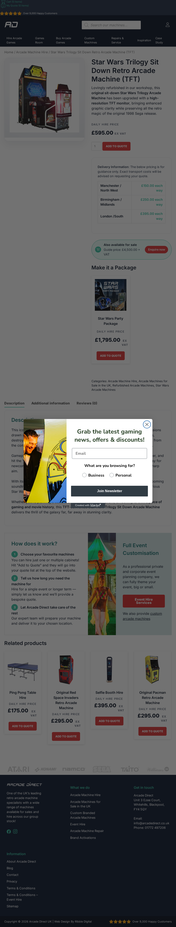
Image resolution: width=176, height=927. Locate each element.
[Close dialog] (147, 424)
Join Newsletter (109, 491)
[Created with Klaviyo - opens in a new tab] (88, 505)
